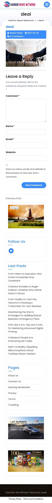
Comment (13, 95)
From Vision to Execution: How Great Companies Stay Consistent (25, 277)
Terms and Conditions (33, 499)
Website (11, 152)
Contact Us (14, 381)
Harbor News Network (21, 20)
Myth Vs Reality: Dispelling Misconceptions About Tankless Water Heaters (22, 350)
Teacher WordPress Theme (21, 492)
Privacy (12, 393)
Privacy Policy (15, 499)
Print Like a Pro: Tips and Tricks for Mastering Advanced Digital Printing (25, 328)
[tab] (47, 4)
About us (13, 375)
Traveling (13, 405)
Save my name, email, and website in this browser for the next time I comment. (26, 173)
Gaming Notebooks (19, 387)
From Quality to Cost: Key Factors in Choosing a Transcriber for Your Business (24, 303)
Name (10, 126)
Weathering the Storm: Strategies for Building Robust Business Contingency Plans (24, 315)
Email (10, 139)
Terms (11, 399)
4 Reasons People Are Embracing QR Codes (20, 339)
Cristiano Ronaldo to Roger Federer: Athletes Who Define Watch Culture (25, 290)
